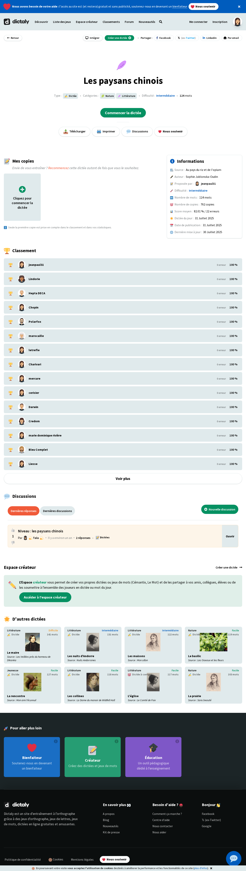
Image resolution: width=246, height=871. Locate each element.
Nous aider (159, 832)
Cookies (57, 859)
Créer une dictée (227, 567)
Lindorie (34, 279)
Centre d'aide (161, 820)
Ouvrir (230, 536)
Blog (106, 820)
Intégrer (94, 38)
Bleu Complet (38, 449)
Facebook (208, 814)
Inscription (220, 22)
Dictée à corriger (142, 674)
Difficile (53, 630)
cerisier (34, 393)
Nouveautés (110, 826)
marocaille (36, 336)
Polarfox (35, 321)
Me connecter (198, 22)
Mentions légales (82, 859)
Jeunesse (12, 670)
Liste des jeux (62, 22)
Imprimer (108, 131)
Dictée (72, 96)
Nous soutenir (205, 6)
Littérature (13, 630)
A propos (109, 814)
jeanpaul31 (208, 183)
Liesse (33, 464)
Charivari (35, 364)
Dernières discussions (57, 511)
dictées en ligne (28, 824)
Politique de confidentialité (23, 859)
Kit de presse (111, 832)
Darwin (33, 407)
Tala (35, 538)
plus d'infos (200, 868)
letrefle (34, 350)
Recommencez (58, 168)
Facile (235, 630)
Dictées (104, 537)
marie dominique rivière (45, 435)
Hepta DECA (37, 293)
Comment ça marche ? (167, 814)
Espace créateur (87, 22)
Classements (111, 22)
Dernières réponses (23, 511)
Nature (192, 630)
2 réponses (83, 538)
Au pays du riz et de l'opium (203, 170)
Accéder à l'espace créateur (45, 597)
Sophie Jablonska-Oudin (202, 177)
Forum (129, 22)
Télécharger (77, 131)
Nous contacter (162, 826)
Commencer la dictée (123, 112)
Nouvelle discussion (221, 509)
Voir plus (123, 478)
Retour (14, 38)
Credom (34, 421)
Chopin (33, 307)
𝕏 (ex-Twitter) (211, 820)
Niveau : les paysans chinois (40, 531)
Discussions (140, 131)
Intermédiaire (165, 95)
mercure (34, 378)
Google (206, 826)
